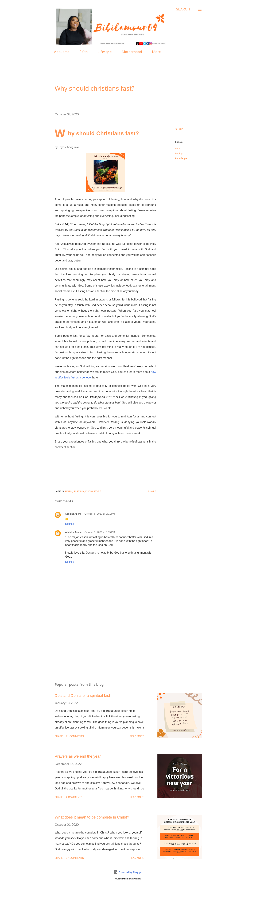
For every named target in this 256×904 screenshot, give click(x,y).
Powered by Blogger (130, 872)
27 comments (75, 857)
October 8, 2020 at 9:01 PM (99, 513)
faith (177, 148)
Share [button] (179, 129)
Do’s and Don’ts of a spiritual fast (82, 695)
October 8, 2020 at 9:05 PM (99, 532)
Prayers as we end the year (78, 756)
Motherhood (132, 51)
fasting (179, 153)
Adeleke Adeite (73, 513)
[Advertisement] (100, 638)
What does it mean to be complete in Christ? (92, 817)
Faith (83, 51)
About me (61, 51)
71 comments (75, 736)
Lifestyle (105, 51)
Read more (137, 736)
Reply (69, 523)
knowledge (181, 158)
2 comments (74, 797)
